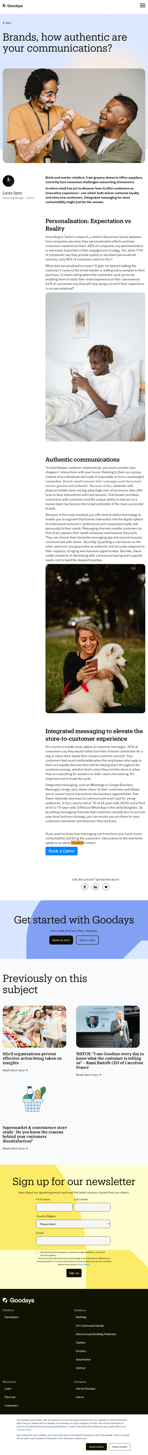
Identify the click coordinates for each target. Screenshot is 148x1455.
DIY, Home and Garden (90, 1325)
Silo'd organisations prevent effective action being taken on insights (32, 1058)
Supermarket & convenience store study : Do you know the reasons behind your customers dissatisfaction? (35, 1134)
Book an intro (61, 940)
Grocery (81, 1351)
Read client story (14, 1070)
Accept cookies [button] (96, 1446)
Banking (81, 1317)
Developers (12, 1317)
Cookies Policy (24, 1429)
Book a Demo (61, 851)
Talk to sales (87, 940)
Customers (11, 1405)
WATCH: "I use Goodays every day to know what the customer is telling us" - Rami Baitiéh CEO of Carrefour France (110, 1061)
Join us (80, 1397)
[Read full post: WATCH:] (108, 1046)
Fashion (80, 1342)
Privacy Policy (82, 1264)
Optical (80, 1367)
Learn (8, 1388)
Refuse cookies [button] (119, 1446)
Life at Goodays (85, 1388)
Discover (10, 1397)
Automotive (83, 1359)
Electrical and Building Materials (96, 1334)
